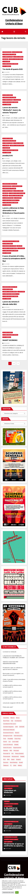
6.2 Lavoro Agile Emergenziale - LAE (11, 200)
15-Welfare (5, 193)
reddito (22, 756)
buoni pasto (6, 720)
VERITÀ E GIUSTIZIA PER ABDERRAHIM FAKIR (13, 828)
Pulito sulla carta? (8, 707)
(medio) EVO (7, 156)
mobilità (16, 744)
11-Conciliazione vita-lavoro (9, 54)
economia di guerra (8, 732)
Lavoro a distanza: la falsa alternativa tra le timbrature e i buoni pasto (13, 210)
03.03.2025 (6, 158)
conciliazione (18, 720)
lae (9, 741)
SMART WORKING (9, 340)
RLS (4, 759)
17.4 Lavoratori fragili (8, 197)
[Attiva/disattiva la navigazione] (14, 31)
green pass (17, 738)
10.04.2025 (6, 72)
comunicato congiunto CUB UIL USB (13, 703)
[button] (25, 31)
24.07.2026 (8, 813)
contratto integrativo (8, 726)
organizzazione (17, 747)
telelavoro (5, 765)
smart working (13, 762)
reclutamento (15, 756)
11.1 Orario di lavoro (7, 56)
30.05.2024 (6, 307)
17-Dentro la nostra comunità (16, 59)
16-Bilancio (5, 59)
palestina (5, 750)
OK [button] (17, 892)
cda (12, 720)
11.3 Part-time (6, 145)
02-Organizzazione (7, 52)
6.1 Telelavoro (6, 61)
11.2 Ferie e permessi (18, 56)
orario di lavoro (7, 747)
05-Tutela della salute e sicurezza (11, 241)
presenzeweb (6, 756)
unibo (14, 765)
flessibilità (10, 738)
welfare (20, 765)
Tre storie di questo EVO (12, 69)
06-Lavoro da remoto (17, 52)
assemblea (6, 717)
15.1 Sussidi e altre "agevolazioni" (17, 193)
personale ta (6, 753)
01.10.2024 (6, 264)
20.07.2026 (8, 830)
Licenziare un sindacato (9, 651)
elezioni (17, 732)
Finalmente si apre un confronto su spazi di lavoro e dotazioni (14, 846)
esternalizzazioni (18, 735)
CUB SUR (21, 726)
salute (12, 759)
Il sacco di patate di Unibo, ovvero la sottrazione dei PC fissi (14, 258)
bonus (17, 717)
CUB (16, 726)
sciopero (18, 759)
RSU (8, 759)
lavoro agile (15, 741)
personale (16, 750)
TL (11, 765)
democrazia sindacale (8, 729)
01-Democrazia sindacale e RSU (10, 183)
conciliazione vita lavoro (9, 723)
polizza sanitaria (19, 753)
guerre (5, 741)
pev (12, 753)
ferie (4, 738)
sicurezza (5, 762)
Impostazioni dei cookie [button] (8, 892)
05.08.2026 (8, 795)
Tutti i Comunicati (7, 66)
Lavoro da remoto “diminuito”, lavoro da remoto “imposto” (11, 110)
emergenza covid (7, 735)
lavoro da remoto (8, 744)
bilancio (12, 717)
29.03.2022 (6, 343)
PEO (11, 750)
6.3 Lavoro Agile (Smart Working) (10, 63)
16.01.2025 (6, 216)
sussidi (21, 762)
